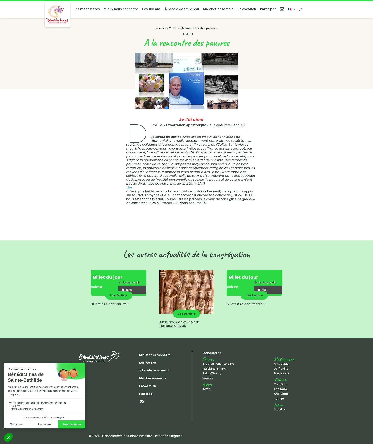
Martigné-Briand (214, 368)
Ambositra (281, 363)
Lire (129, 187)
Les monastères (87, 9)
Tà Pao (279, 398)
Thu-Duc (280, 384)
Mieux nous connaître (121, 9)
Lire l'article (118, 295)
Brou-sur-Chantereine (218, 363)
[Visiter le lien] (57, 14)
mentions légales (168, 436)
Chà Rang (281, 394)
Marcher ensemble (218, 9)
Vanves (207, 378)
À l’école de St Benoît (182, 9)
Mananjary (281, 373)
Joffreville (281, 368)
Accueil (161, 28)
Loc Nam (280, 389)
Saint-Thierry (211, 373)
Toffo (172, 28)
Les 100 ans (151, 9)
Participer (268, 9)
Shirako (279, 409)
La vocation (246, 9)
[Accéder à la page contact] (282, 9)
